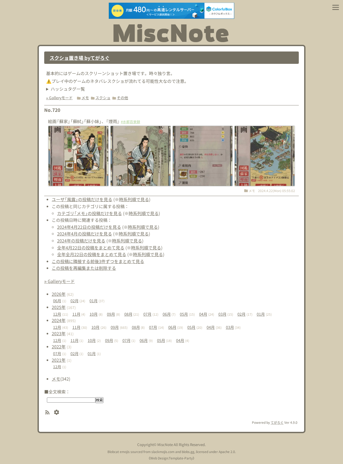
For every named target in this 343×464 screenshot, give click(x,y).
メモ (85, 97)
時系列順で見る (134, 199)
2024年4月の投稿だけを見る (84, 233)
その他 (122, 97)
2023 (59, 333)
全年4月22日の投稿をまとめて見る (90, 247)
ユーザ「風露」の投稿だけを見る (82, 199)
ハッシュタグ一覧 (68, 89)
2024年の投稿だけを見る (81, 240)
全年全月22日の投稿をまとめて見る (91, 254)
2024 (59, 320)
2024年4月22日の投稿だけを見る (89, 227)
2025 (59, 307)
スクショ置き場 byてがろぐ (80, 57)
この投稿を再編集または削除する (84, 268)
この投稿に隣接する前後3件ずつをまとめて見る (98, 261)
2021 (59, 360)
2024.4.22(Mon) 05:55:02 (276, 190)
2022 (59, 346)
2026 (59, 294)
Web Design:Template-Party (171, 458)
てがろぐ (277, 422)
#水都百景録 (130, 121)
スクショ (102, 97)
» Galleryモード (59, 97)
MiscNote (165, 444)
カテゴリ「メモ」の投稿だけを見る (89, 213)
